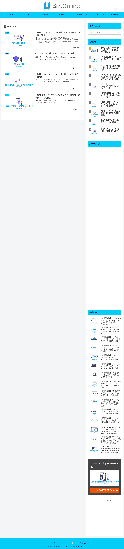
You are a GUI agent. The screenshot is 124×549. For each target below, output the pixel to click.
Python (40, 543)
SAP (75, 543)
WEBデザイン (53, 543)
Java (45, 543)
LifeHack (68, 543)
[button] (119, 32)
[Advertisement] (104, 226)
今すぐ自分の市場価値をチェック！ (104, 490)
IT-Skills (61, 543)
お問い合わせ (82, 543)
